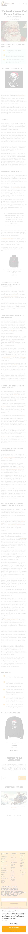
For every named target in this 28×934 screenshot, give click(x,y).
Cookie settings (14, 923)
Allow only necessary (14, 927)
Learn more (4, 920)
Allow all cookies (14, 931)
